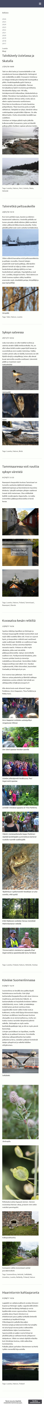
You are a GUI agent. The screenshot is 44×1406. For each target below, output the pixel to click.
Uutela (25, 188)
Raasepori (6, 605)
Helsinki (5, 191)
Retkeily (19, 1277)
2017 (4, 43)
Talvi (8, 317)
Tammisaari (29, 602)
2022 (4, 30)
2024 (4, 24)
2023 (4, 27)
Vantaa (34, 965)
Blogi (4, 51)
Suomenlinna (11, 1274)
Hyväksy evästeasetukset (35, 1401)
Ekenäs (13, 605)
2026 (4, 19)
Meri (20, 188)
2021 (4, 32)
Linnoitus (5, 1277)
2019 (4, 38)
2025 (4, 22)
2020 (4, 35)
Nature (15, 188)
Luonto (9, 188)
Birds (21, 451)
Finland (21, 602)
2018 (4, 41)
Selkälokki (28, 1274)
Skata (31, 188)
